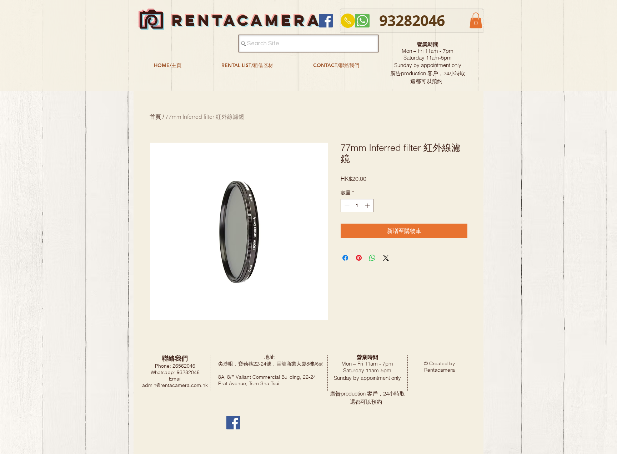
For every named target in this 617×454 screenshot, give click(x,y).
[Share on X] (386, 258)
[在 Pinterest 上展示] (359, 258)
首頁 (155, 116)
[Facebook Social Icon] (326, 20)
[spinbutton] (357, 205)
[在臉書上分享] (345, 258)
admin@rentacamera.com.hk (175, 385)
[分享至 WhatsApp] (372, 258)
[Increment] (367, 205)
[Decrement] (346, 205)
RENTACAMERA (247, 20)
